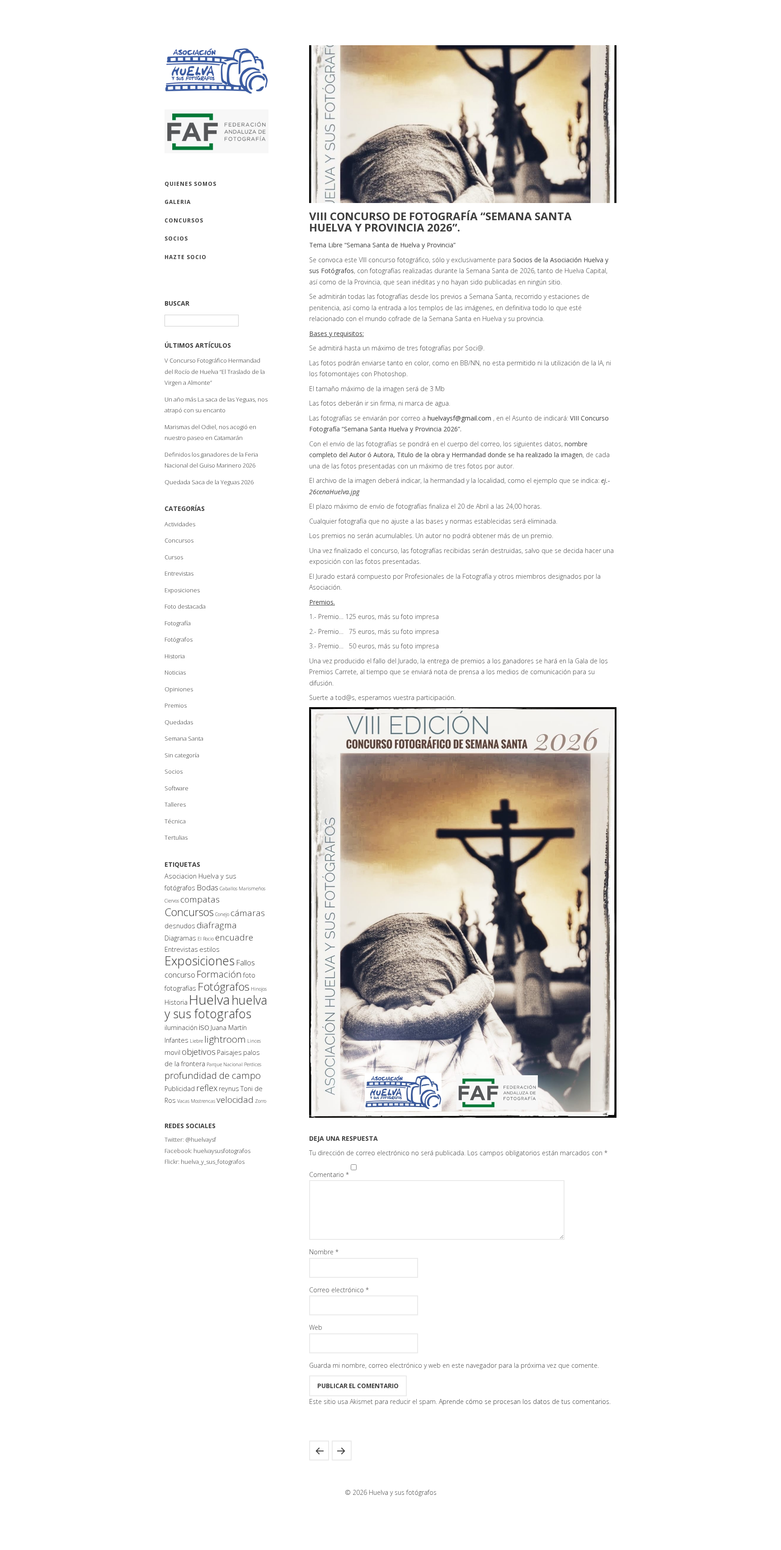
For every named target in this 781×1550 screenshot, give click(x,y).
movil (172, 1052)
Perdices (252, 1064)
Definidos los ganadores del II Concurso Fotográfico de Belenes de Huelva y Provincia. (319, 1450)
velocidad (235, 1100)
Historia (175, 656)
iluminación (181, 1027)
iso (204, 1027)
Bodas (207, 887)
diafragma (217, 925)
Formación (219, 974)
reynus (229, 1088)
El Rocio (206, 939)
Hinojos (259, 989)
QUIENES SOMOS (190, 184)
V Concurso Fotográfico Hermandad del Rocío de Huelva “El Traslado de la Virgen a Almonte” (215, 371)
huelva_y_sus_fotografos (213, 1162)
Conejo (222, 914)
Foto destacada (185, 606)
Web (315, 1327)
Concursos (179, 540)
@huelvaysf (200, 1139)
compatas (200, 899)
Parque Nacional (225, 1064)
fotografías (180, 988)
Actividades (180, 524)
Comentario (329, 1174)
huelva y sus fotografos (216, 1007)
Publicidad (180, 1088)
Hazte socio (186, 257)
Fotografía (178, 623)
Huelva (209, 1000)
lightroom (225, 1039)
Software (176, 788)
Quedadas (179, 722)
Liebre (196, 1041)
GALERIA (178, 202)
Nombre (324, 1252)
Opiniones (179, 689)
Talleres (175, 804)
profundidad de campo (213, 1075)
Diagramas (180, 938)
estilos (209, 949)
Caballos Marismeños (242, 888)
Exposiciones (182, 590)
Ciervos (172, 901)
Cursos (174, 557)
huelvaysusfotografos (221, 1151)
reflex (206, 1088)
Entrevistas (179, 573)
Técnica (175, 821)
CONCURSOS (184, 220)
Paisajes (229, 1052)
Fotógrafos (179, 639)
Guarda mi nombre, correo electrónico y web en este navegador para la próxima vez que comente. (454, 1365)
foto (249, 975)
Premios (176, 705)
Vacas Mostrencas (196, 1101)
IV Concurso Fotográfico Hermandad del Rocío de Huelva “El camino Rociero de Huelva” (342, 1450)
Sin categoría (182, 755)
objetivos (199, 1052)
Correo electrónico (339, 1289)
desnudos (180, 925)
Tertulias (176, 837)
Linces (254, 1041)
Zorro (260, 1101)
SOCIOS (176, 238)
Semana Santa (184, 738)
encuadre (234, 937)
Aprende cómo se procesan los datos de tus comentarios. (525, 1401)
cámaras (248, 913)
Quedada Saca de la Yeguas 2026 (209, 482)
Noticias (175, 672)
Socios (174, 771)
